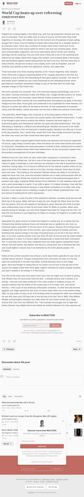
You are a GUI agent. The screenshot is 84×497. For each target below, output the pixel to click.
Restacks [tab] (16, 369)
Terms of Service (54, 451)
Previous (10, 349)
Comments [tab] (7, 369)
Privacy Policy (27, 453)
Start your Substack (36, 487)
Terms (42, 481)
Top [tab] (4, 396)
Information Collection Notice (36, 456)
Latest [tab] (10, 396)
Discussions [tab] (18, 396)
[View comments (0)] (9, 29)
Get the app (52, 487)
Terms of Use (43, 453)
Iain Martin (11, 21)
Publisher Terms (62, 479)
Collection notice (52, 481)
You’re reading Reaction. (11, 405)
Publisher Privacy (48, 479)
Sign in (78, 3)
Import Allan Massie (11, 9)
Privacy (36, 481)
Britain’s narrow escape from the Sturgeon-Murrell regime (29, 416)
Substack (31, 492)
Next (75, 349)
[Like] (4, 29)
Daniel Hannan (16, 408)
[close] (63, 421)
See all (6, 444)
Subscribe (68, 3)
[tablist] (11, 369)
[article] (42, 406)
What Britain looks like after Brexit (18, 402)
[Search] (80, 396)
